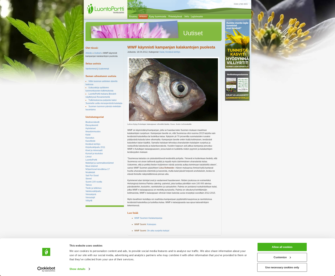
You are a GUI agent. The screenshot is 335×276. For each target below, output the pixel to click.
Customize (280, 257)
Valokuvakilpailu (93, 191)
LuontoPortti (91, 160)
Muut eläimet (91, 166)
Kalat (87, 134)
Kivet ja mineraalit (93, 150)
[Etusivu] (132, 16)
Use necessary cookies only (282, 267)
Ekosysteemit (91, 125)
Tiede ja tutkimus (93, 188)
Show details (77, 268)
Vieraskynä (90, 194)
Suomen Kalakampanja (148, 218)
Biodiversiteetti (92, 122)
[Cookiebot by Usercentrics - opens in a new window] (46, 269)
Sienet (88, 178)
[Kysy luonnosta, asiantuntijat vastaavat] (157, 16)
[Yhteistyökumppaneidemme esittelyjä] (175, 16)
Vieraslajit (90, 197)
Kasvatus (89, 138)
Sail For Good (92, 175)
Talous (88, 185)
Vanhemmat (91, 69)
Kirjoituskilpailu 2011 (95, 147)
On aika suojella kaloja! (158, 230)
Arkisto (88, 53)
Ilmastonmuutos (92, 131)
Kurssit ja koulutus (94, 153)
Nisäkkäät (90, 172)
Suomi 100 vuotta (93, 182)
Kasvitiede (90, 141)
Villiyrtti (88, 200)
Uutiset (97, 53)
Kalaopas (151, 224)
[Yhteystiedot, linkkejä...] (186, 16)
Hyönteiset (90, 128)
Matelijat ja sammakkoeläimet (99, 163)
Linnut (88, 156)
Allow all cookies (282, 246)
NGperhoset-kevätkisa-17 (97, 169)
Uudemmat (103, 69)
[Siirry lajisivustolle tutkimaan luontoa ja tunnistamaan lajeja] (197, 16)
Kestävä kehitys (92, 144)
